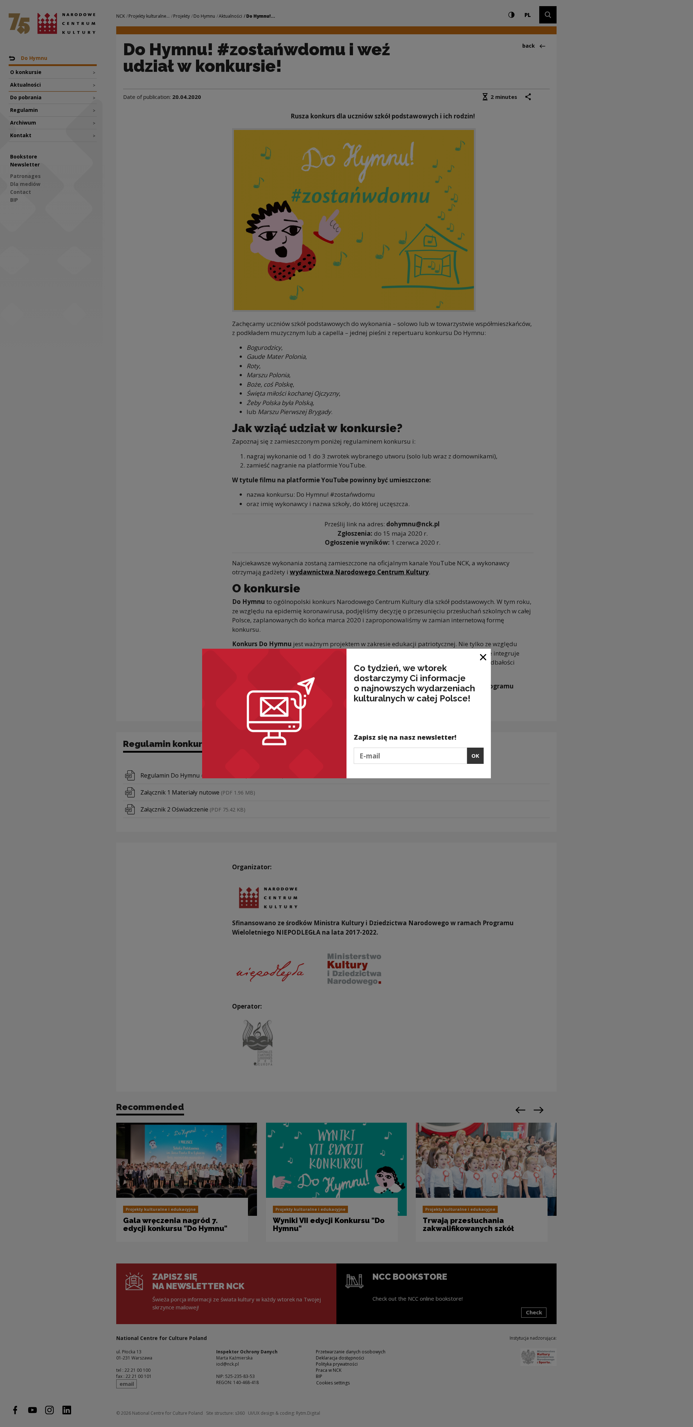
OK (475, 755)
